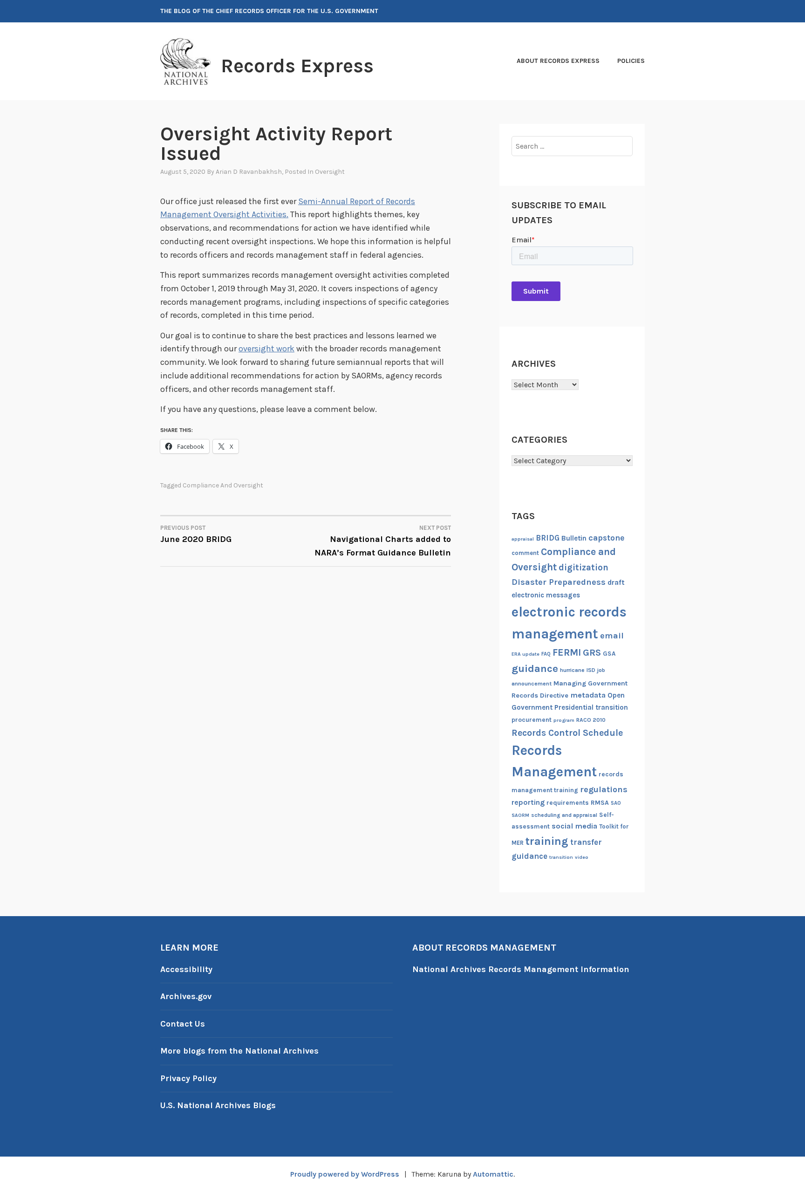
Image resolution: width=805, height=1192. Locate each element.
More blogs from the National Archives (239, 1051)
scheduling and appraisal (564, 815)
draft (616, 582)
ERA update (525, 654)
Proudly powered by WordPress (344, 1174)
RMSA (600, 803)
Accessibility (186, 969)
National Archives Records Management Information (520, 969)
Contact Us (182, 1024)
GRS (592, 652)
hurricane (572, 670)
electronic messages (546, 595)
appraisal (523, 539)
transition (561, 857)
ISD (591, 670)
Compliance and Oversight (223, 485)
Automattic (493, 1174)
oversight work (266, 348)
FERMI (567, 652)
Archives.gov (185, 996)
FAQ (546, 654)
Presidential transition (591, 707)
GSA (609, 653)
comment (525, 552)
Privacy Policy (188, 1078)
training (546, 841)
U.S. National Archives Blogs (218, 1105)
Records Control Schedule (567, 732)
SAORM (520, 815)
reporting (528, 802)
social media (574, 826)
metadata (588, 695)
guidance (535, 668)
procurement (532, 719)
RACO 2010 (591, 720)
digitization (583, 567)
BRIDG (547, 538)
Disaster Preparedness (559, 582)
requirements (567, 802)
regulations (604, 789)
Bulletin (574, 538)
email (612, 635)
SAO (616, 803)
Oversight (330, 172)
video (581, 857)
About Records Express (558, 61)
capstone (606, 537)
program (563, 720)
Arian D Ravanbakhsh (249, 172)
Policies (631, 61)
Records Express (297, 65)
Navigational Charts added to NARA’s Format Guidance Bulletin (382, 541)
